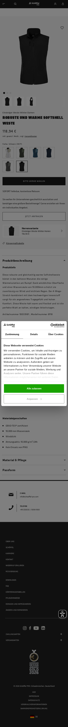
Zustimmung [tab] (12, 334)
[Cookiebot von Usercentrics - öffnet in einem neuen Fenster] (50, 325)
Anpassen (32, 398)
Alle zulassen (34, 388)
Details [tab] (34, 334)
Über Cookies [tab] (55, 334)
